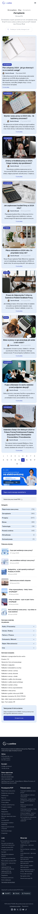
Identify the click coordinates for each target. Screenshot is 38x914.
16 (30, 460)
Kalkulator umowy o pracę (9, 670)
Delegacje (4, 809)
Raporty (3, 797)
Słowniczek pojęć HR (26, 878)
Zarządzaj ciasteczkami (8, 882)
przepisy (6, 227)
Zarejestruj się (19, 718)
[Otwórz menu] (35, 2)
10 (7, 460)
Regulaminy (4, 875)
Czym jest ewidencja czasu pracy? (21, 550)
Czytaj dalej (5, 87)
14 (23, 460)
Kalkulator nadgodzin (7, 665)
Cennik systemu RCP (7, 847)
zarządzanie (7, 64)
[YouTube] (23, 909)
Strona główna (12, 10)
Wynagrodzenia (5, 814)
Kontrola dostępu (6, 831)
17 (34, 460)
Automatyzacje (5, 800)
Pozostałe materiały (26, 873)
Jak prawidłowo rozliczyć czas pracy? (22, 560)
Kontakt (3, 852)
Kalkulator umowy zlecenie (9, 673)
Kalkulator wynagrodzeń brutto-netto (13, 656)
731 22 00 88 (5, 768)
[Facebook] (15, 909)
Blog (19, 10)
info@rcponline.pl (6, 766)
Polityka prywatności (7, 877)
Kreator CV (5, 659)
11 (11, 460)
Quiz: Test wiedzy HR (8, 702)
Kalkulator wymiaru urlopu (9, 685)
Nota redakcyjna (6, 880)
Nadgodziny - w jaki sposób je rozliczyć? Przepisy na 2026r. (28, 800)
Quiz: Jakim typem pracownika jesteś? (13, 699)
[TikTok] (26, 909)
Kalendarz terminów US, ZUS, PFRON (13, 696)
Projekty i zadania (6, 807)
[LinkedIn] (12, 909)
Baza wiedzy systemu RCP (8, 860)
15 (26, 460)
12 (15, 460)
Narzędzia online (25, 876)
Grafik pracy (4, 795)
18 (17, 464)
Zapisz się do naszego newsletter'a (15, 492)
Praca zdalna (5, 802)
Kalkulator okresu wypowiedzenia (11, 687)
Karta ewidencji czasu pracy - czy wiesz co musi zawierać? (28, 819)
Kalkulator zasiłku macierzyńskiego (12, 682)
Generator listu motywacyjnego (11, 662)
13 (19, 460)
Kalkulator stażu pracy (8, 690)
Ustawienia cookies (15, 906)
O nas (3, 841)
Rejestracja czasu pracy (8, 791)
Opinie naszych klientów (8, 858)
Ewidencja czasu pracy (7, 793)
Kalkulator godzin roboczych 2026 (12, 693)
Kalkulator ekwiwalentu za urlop (11, 668)
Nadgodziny (4, 811)
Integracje (4, 833)
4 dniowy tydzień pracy (7, 804)
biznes (6, 317)
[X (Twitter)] (17, 909)
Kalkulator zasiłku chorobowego (11, 679)
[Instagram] (20, 909)
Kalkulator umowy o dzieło (9, 676)
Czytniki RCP (5, 820)
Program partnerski (7, 849)
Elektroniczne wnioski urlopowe (20, 580)
